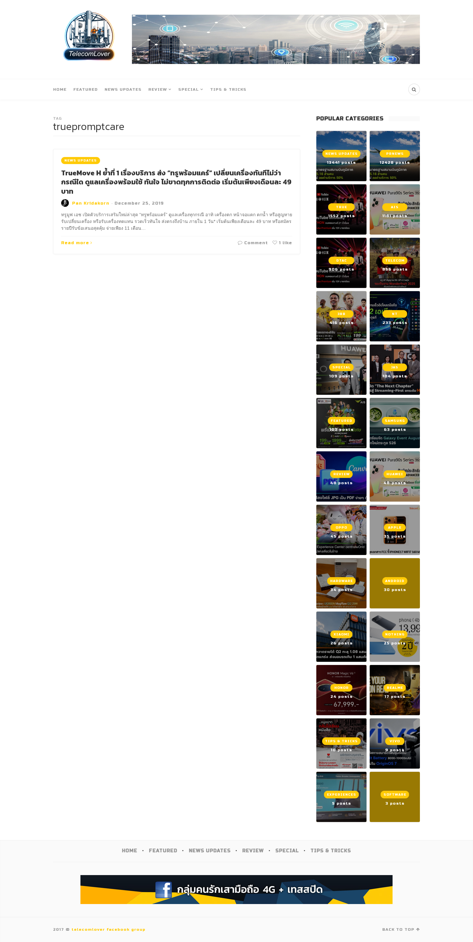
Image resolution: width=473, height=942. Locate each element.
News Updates (123, 89)
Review (157, 89)
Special (188, 89)
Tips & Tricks (228, 89)
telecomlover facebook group (108, 929)
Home (60, 89)
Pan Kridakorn (90, 203)
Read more (75, 242)
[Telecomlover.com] (89, 39)
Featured (85, 89)
